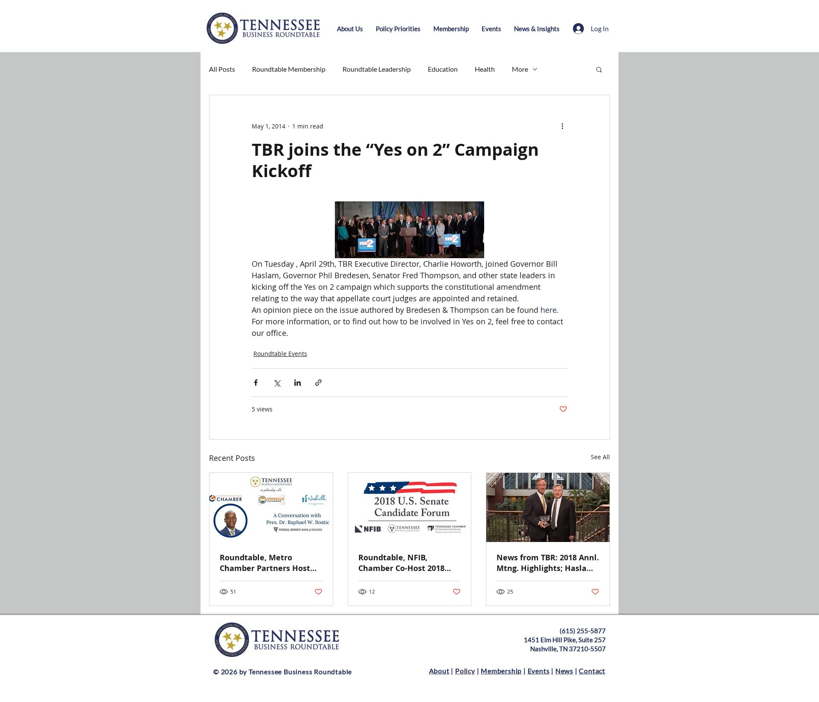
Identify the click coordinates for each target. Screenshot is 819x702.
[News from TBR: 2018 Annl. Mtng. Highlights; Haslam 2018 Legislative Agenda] (548, 507)
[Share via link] (318, 383)
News (564, 671)
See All (600, 457)
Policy (465, 671)
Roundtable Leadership (377, 69)
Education (443, 69)
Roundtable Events (280, 354)
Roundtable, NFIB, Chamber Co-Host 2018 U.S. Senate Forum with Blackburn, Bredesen (403, 563)
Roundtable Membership (288, 69)
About (439, 671)
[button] (599, 69)
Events (539, 671)
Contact (592, 671)
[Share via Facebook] (256, 383)
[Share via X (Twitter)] (277, 383)
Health (485, 69)
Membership (501, 671)
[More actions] (562, 126)
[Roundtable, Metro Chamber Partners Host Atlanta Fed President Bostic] (271, 507)
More (520, 69)
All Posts (222, 69)
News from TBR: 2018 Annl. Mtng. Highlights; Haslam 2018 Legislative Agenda (548, 563)
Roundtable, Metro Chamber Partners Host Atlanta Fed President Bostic (265, 563)
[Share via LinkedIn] (297, 383)
